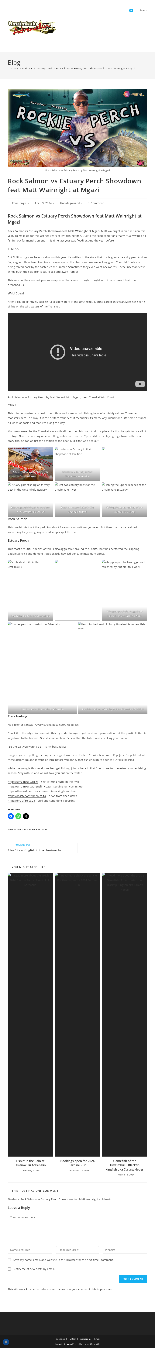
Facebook (60, 1338)
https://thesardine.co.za (23, 791)
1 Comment (96, 203)
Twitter (72, 1338)
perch (27, 829)
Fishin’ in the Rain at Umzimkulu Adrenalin (30, 1163)
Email (97, 1338)
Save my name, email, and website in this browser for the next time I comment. (63, 1260)
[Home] (9, 68)
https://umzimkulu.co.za (23, 782)
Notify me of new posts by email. (34, 1269)
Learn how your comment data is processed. (86, 1289)
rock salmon (39, 829)
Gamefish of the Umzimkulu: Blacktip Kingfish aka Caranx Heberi (124, 1165)
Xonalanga (19, 203)
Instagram (85, 1338)
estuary (18, 829)
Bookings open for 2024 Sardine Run (77, 1163)
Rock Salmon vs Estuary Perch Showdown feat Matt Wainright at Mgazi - (66, 1199)
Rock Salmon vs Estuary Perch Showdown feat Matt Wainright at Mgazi (95, 68)
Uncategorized (70, 203)
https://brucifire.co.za (21, 800)
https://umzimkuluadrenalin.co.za (29, 786)
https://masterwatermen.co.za (27, 796)
